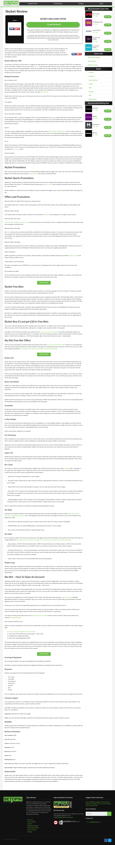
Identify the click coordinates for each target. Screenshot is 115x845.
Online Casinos (31, 829)
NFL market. (44, 92)
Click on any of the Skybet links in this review (22, 631)
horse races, (15, 149)
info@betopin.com (95, 822)
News (101, 3)
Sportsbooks (58, 3)
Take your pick (73, 255)
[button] (53, 24)
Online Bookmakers (33, 827)
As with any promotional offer (56, 344)
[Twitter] (109, 840)
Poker (8, 232)
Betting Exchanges (32, 825)
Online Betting (32, 3)
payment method (67, 597)
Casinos (81, 3)
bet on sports (48, 184)
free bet (36, 66)
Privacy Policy (31, 821)
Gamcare (70, 817)
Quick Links (98, 54)
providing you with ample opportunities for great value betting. (38, 348)
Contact (29, 823)
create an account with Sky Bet (49, 332)
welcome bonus (33, 173)
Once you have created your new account (17, 222)
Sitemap (29, 831)
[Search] (109, 814)
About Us (30, 819)
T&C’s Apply (95, 15)
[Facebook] (106, 840)
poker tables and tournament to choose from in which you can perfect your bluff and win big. (43, 540)
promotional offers (15, 617)
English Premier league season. (57, 131)
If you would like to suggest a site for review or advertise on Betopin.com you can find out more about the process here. (98, 803)
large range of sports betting (40, 615)
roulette (66, 468)
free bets (46, 214)
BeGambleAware (62, 817)
